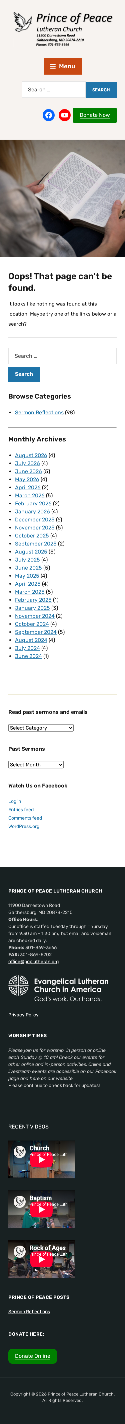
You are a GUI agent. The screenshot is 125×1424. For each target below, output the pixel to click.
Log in (14, 801)
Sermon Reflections (39, 412)
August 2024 (31, 640)
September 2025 (36, 543)
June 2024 (28, 656)
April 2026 (28, 487)
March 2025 (30, 592)
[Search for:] (54, 89)
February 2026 (33, 503)
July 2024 (27, 648)
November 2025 (35, 527)
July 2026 (27, 463)
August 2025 (31, 552)
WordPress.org (23, 826)
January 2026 (32, 511)
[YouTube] (65, 115)
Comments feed (25, 818)
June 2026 (28, 471)
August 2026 (31, 455)
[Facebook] (49, 115)
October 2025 (32, 535)
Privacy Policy (23, 1015)
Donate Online (32, 1356)
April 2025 (28, 584)
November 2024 (35, 616)
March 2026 (30, 495)
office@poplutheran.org (33, 962)
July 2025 (27, 560)
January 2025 (32, 608)
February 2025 (33, 600)
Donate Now (95, 115)
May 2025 (27, 576)
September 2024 (36, 632)
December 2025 (35, 519)
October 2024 (32, 624)
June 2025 (28, 568)
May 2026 (27, 479)
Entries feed (21, 810)
